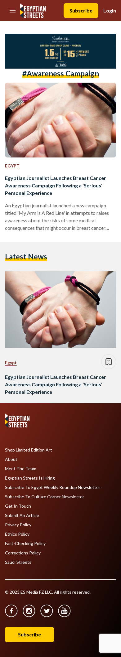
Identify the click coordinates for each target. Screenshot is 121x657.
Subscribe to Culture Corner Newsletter (44, 496)
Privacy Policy (18, 524)
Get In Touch (18, 506)
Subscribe (80, 10)
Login (109, 10)
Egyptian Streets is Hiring (30, 478)
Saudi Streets (18, 562)
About (11, 459)
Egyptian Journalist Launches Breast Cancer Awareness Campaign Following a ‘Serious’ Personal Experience (55, 185)
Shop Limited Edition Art (28, 449)
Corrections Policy (23, 552)
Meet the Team (20, 468)
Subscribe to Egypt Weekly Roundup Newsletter (52, 487)
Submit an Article (22, 515)
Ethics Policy (17, 534)
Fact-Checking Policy (25, 543)
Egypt (12, 165)
